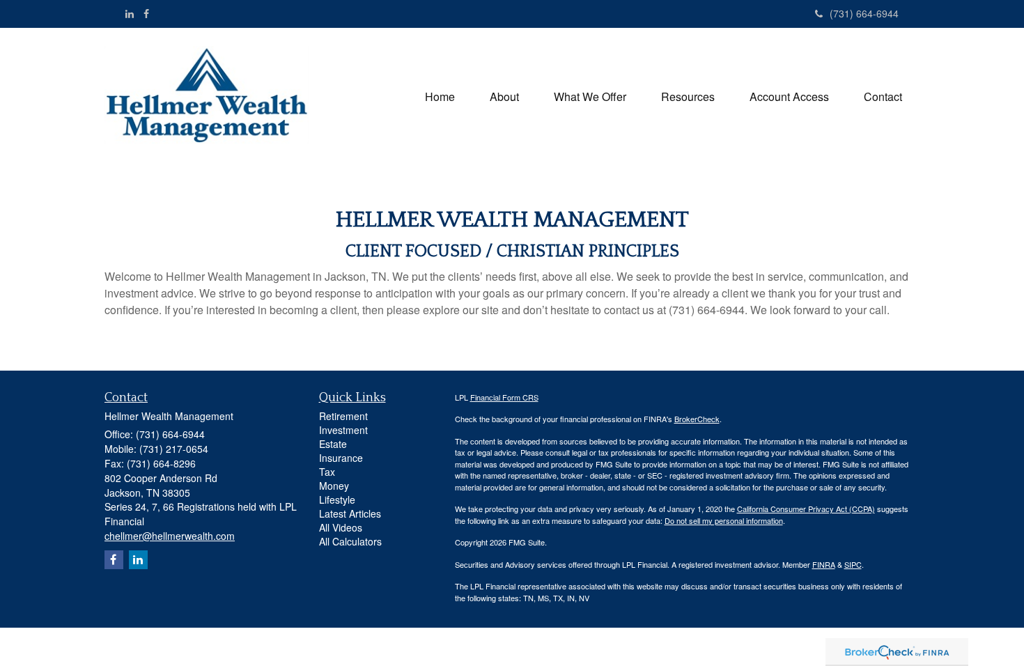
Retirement (343, 416)
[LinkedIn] (129, 13)
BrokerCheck (697, 418)
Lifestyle (337, 499)
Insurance (341, 458)
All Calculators (350, 541)
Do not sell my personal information (724, 520)
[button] (504, 97)
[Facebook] (146, 13)
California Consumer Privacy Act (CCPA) (806, 508)
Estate (333, 444)
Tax (327, 472)
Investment (343, 430)
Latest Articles (350, 513)
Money (334, 486)
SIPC (853, 564)
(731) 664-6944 (864, 13)
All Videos (340, 527)
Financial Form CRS (504, 397)
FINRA (823, 564)
